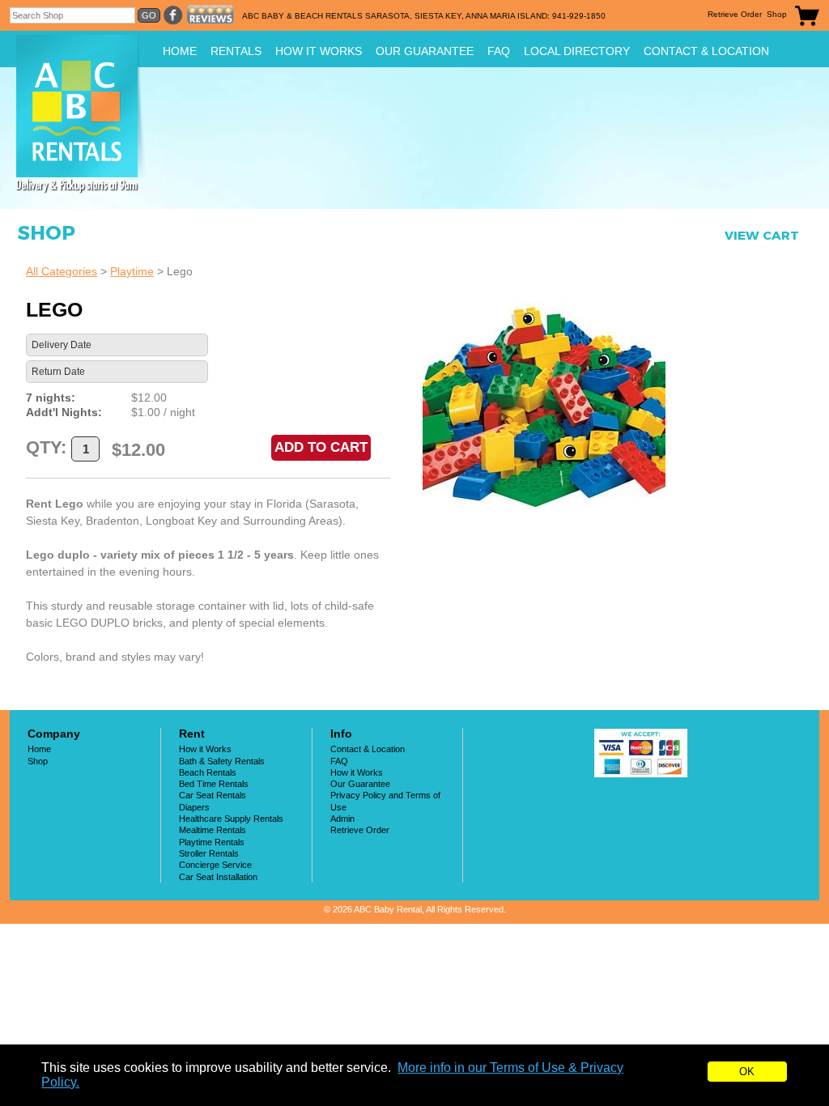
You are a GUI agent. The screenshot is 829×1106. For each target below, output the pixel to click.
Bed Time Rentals (214, 784)
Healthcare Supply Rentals (231, 818)
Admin (342, 818)
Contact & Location (706, 51)
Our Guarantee (425, 51)
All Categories (61, 271)
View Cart (762, 235)
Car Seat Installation (218, 877)
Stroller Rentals (209, 853)
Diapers (194, 807)
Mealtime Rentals (212, 830)
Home (180, 51)
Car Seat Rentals (212, 795)
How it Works (318, 51)
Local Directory (577, 51)
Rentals (235, 51)
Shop (777, 14)
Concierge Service (215, 865)
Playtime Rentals (211, 842)
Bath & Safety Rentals (222, 761)
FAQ (498, 51)
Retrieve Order (735, 14)
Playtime (132, 271)
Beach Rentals (207, 772)
